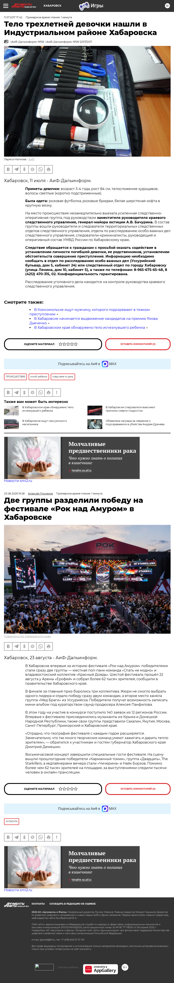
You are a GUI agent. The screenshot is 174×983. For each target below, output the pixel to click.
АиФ (31, 159)
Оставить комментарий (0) (138, 344)
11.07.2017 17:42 (13, 17)
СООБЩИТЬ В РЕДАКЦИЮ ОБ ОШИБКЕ (72, 903)
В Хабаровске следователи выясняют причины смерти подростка (130, 409)
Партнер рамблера (68, 967)
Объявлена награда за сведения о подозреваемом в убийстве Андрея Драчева (135, 422)
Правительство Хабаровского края (27, 636)
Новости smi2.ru (18, 481)
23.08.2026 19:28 (14, 493)
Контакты (38, 903)
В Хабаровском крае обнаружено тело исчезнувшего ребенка (89, 328)
